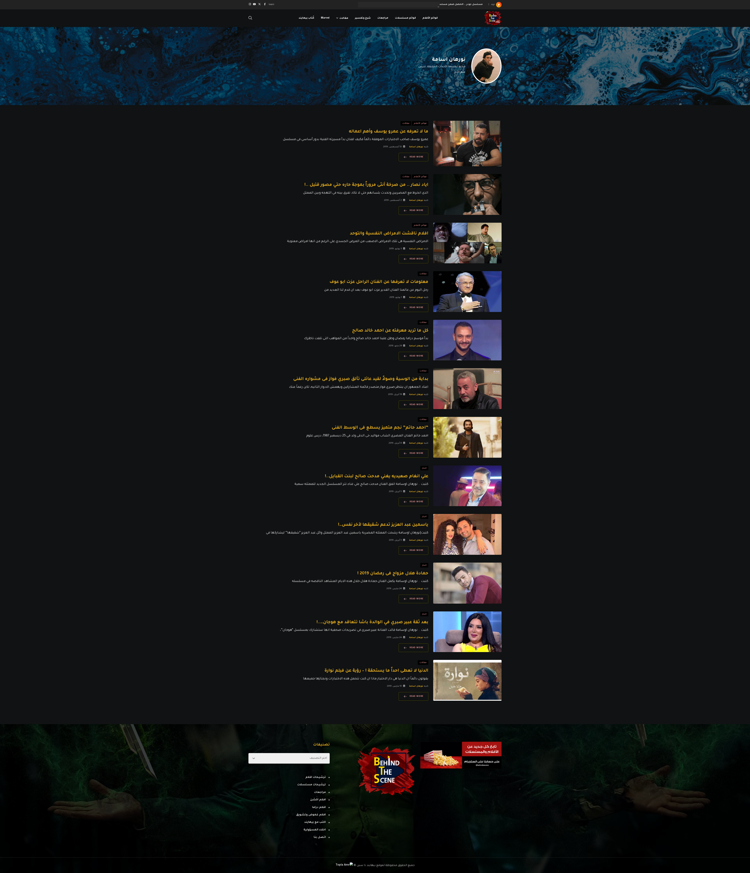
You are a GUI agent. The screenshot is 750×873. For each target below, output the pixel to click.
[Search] (250, 18)
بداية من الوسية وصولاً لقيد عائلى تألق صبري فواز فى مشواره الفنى (360, 379)
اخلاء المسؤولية (315, 830)
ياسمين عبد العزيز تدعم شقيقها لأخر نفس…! (383, 525)
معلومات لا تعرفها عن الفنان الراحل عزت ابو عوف (378, 282)
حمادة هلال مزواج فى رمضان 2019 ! (392, 573)
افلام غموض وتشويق (311, 815)
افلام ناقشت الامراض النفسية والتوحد (389, 233)
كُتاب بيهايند (306, 18)
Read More (416, 157)
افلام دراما (319, 807)
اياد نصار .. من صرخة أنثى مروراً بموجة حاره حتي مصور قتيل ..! (366, 185)
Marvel (325, 18)
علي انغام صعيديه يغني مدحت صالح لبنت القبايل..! (376, 476)
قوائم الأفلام (430, 18)
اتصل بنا (320, 837)
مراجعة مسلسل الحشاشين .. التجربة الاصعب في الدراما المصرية (444, 4)
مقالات (343, 18)
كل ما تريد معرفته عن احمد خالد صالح (390, 331)
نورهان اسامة (448, 60)
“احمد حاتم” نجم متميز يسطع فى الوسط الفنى (380, 428)
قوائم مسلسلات (405, 18)
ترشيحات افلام (315, 777)
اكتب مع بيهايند (315, 822)
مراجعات (382, 18)
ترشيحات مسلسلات (311, 784)
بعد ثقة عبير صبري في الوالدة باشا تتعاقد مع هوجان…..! (372, 622)
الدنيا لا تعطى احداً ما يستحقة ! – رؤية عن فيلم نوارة (376, 671)
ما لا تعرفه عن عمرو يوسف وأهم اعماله (388, 132)
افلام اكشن (318, 800)
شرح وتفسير (363, 18)
